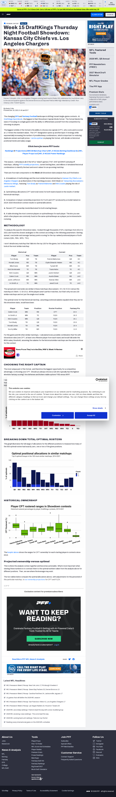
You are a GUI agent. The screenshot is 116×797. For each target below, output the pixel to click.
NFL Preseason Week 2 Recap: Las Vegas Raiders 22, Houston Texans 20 (33, 706)
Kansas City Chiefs (69, 178)
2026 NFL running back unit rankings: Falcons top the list (27, 718)
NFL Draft (5, 768)
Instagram (99, 744)
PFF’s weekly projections (29, 165)
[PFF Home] (8, 14)
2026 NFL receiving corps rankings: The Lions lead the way (27, 714)
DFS (3, 762)
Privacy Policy (17, 791)
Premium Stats (36, 752)
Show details (98, 408)
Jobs (4, 741)
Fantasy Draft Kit (37, 761)
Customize (56, 415)
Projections (21, 151)
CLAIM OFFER (97, 14)
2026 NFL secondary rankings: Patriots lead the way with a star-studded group (34, 710)
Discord (99, 752)
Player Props (36, 741)
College (5, 765)
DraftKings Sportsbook (13, 119)
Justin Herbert (9, 186)
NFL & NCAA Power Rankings (52, 154)
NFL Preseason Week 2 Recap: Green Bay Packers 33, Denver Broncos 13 (32, 689)
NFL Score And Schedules (41, 747)
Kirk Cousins (60, 184)
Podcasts (99, 755)
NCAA (3, 5)
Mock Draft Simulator (39, 769)
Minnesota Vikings (11, 184)
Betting (4, 757)
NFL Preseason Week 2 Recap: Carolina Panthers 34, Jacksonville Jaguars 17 (34, 693)
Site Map (5, 791)
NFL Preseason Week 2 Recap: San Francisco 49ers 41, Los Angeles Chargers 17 (35, 702)
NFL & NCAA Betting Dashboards (63, 151)
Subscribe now (44, 639)
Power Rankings (37, 755)
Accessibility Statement (49, 791)
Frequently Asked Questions (71, 759)
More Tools (100, 113)
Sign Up (24, 23)
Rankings (9, 151)
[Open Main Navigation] (3, 15)
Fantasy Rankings (38, 764)
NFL (3, 2)
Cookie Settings (68, 791)
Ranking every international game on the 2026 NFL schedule (28, 722)
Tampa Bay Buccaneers (73, 181)
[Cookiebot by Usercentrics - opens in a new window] (97, 380)
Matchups (35, 758)
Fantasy (5, 759)
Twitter (98, 741)
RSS (97, 758)
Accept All (91, 415)
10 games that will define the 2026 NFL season (23, 698)
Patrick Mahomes (45, 184)
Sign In (110, 14)
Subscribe (64, 741)
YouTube (99, 747)
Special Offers (66, 744)
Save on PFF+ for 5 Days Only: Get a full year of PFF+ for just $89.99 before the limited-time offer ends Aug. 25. (58, 9)
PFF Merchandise (67, 747)
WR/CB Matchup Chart (37, 151)
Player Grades (36, 749)
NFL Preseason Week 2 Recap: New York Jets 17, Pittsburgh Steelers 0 (32, 685)
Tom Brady (31, 184)
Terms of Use (31, 791)
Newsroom (6, 744)
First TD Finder (36, 744)
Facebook (99, 749)
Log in (56, 645)
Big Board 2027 (37, 766)
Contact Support (67, 757)
